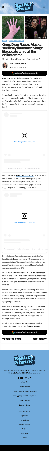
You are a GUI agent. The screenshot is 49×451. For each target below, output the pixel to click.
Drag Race (6, 78)
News (4, 41)
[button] (3, 7)
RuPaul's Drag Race (16, 41)
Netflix (24, 429)
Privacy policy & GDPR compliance (24, 396)
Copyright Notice (24, 405)
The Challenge (24, 420)
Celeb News (24, 433)
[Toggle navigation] (44, 7)
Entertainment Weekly (25, 176)
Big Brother (24, 416)
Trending (24, 438)
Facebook (37, 326)
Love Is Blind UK (24, 411)
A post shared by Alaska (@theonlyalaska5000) (23, 168)
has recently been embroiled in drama (23, 273)
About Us (24, 382)
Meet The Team (24, 386)
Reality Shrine (26, 326)
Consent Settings (24, 400)
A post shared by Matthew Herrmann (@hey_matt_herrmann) (26, 249)
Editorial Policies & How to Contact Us (24, 391)
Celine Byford (19, 63)
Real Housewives (24, 424)
